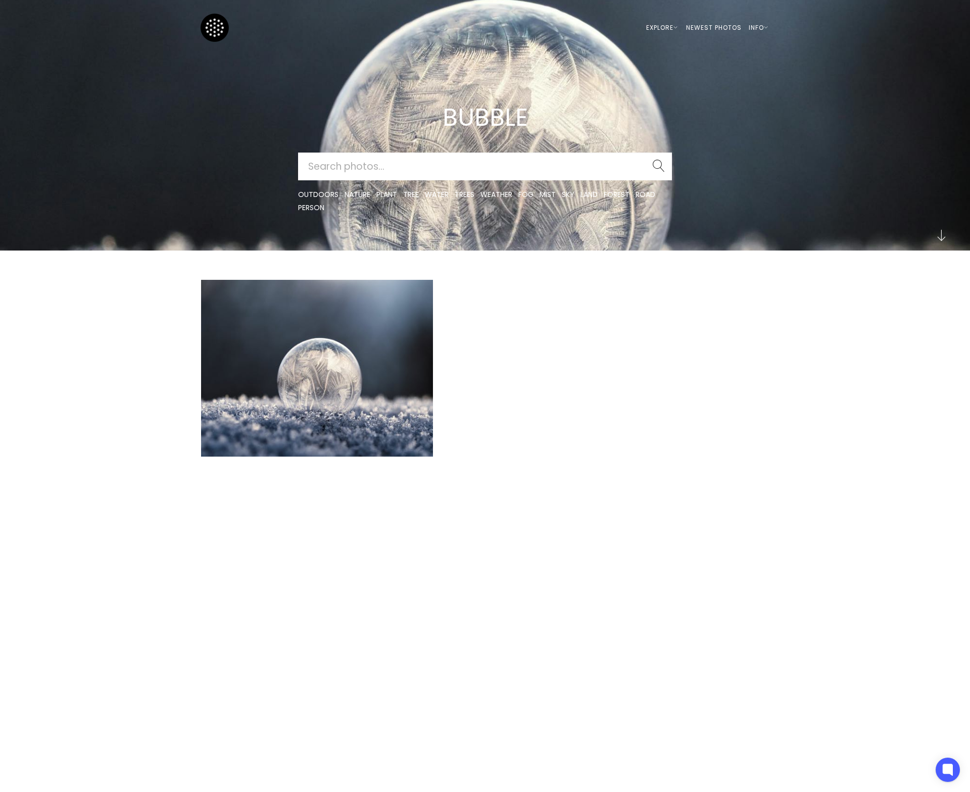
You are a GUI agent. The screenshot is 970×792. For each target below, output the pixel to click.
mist (548, 194)
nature (357, 194)
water (437, 194)
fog (526, 194)
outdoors (318, 194)
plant (386, 194)
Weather (496, 194)
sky (568, 194)
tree (411, 194)
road (645, 194)
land (589, 194)
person (311, 208)
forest (616, 194)
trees (464, 194)
